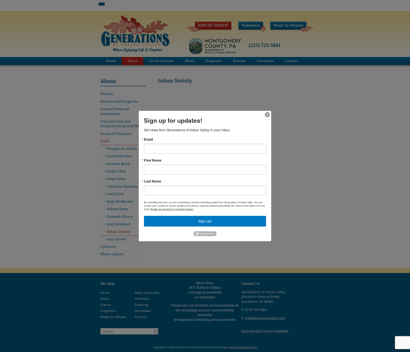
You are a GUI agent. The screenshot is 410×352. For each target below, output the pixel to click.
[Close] (267, 114)
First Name (152, 160)
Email (148, 139)
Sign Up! (205, 221)
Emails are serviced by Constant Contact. (172, 209)
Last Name (152, 181)
